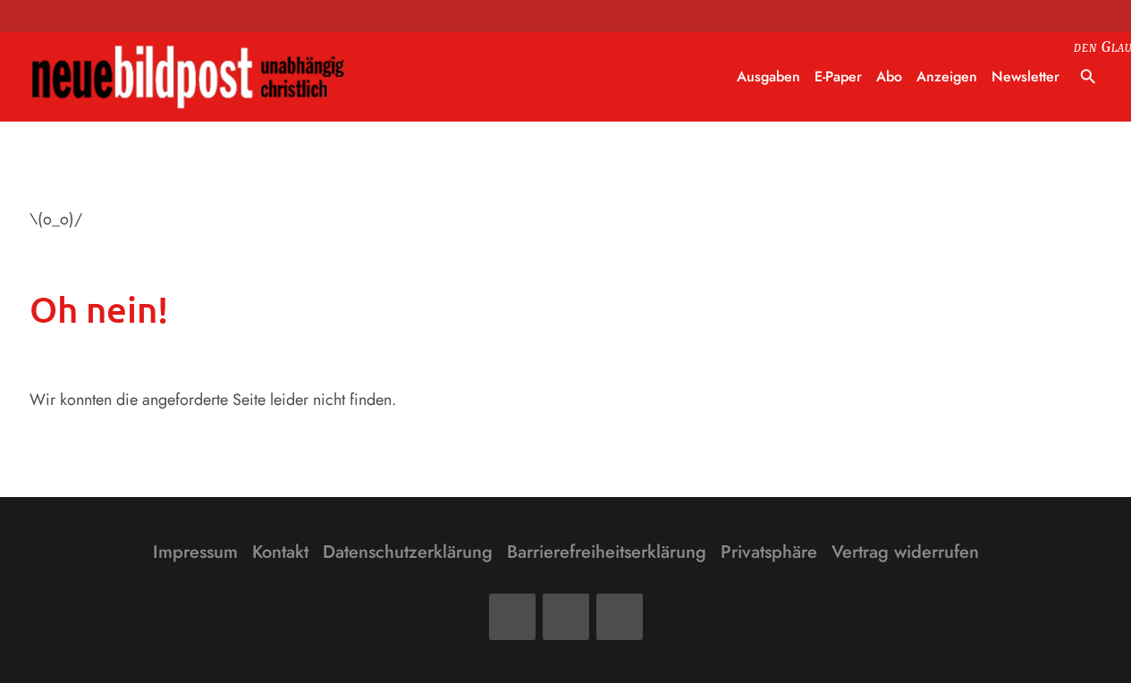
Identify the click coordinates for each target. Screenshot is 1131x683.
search (1088, 77)
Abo (889, 76)
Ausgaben (768, 76)
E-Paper (838, 76)
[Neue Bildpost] (189, 77)
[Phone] (619, 617)
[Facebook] (512, 617)
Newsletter (1025, 76)
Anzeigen (946, 76)
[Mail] (566, 617)
